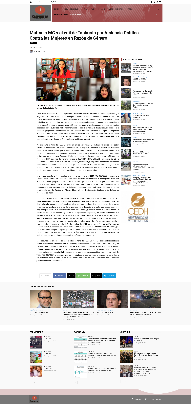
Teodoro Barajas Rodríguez (141, 76)
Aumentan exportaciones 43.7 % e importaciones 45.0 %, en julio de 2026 (102, 354)
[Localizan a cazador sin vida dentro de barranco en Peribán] (126, 105)
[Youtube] (160, 2)
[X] (157, 2)
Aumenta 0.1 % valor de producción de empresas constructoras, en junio (102, 369)
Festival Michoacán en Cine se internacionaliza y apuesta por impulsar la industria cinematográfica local (145, 370)
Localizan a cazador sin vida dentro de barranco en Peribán (143, 105)
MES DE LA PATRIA (139, 79)
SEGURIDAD (136, 89)
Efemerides (47, 336)
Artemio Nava (40, 51)
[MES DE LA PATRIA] (126, 81)
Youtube (158, 399)
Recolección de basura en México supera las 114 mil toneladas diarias (142, 129)
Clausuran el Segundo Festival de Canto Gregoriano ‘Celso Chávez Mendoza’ (146, 355)
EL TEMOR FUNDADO (39, 312)
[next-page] (34, 382)
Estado (135, 63)
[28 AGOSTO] (36, 372)
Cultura (136, 336)
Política (33, 42)
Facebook (138, 399)
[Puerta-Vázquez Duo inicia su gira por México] (126, 342)
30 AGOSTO (48, 339)
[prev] (156, 14)
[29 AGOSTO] (36, 357)
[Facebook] (151, 2)
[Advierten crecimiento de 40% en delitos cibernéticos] (126, 142)
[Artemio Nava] (32, 51)
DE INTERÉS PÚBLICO (139, 113)
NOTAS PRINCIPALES (139, 175)
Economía (91, 336)
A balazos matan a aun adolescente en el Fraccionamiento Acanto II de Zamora (143, 166)
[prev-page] (31, 382)
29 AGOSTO (48, 353)
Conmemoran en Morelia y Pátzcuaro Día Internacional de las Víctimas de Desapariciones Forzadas (143, 68)
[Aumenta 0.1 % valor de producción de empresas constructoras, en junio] (80, 372)
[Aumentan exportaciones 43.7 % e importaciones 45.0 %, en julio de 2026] (80, 357)
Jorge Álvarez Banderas (36, 310)
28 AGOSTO (48, 368)
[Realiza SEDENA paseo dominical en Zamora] (126, 154)
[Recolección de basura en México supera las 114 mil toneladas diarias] (126, 130)
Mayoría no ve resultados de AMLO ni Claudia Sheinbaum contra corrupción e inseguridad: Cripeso (143, 180)
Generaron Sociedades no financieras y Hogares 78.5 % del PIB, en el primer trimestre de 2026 (102, 340)
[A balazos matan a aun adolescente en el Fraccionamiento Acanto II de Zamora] (126, 166)
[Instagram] (154, 2)
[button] (158, 9)
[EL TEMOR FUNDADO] (45, 299)
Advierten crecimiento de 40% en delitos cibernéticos (143, 141)
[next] (160, 14)
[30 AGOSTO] (36, 342)
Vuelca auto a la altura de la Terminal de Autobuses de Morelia (89, 14)
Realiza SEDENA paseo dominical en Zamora (141, 153)
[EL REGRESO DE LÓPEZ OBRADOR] (126, 118)
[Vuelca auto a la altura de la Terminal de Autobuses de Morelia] (126, 93)
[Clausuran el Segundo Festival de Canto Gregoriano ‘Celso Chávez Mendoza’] (126, 356)
